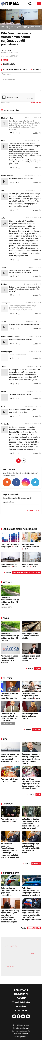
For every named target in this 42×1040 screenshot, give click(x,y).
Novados (8, 803)
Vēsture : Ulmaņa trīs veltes (30, 546)
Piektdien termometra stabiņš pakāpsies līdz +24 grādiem (10, 601)
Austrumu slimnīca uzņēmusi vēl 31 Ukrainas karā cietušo (9, 659)
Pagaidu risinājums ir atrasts (9, 780)
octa (32, 953)
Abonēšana (21, 990)
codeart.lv (25, 1034)
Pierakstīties (32, 511)
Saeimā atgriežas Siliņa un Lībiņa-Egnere (30, 716)
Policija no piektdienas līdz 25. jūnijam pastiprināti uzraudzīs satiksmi (31, 891)
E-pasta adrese (8, 502)
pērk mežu (20, 947)
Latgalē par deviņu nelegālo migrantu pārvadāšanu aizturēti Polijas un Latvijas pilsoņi (30, 823)
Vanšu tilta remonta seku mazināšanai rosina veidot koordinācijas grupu (10, 757)
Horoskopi (21, 994)
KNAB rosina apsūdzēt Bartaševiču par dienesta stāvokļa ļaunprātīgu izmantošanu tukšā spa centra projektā (10, 850)
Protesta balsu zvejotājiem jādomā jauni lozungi (31, 695)
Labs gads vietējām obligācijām (10, 545)
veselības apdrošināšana (18, 958)
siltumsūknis (28, 968)
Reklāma (21, 1006)
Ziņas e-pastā (21, 1002)
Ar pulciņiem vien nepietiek (9, 820)
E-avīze (21, 998)
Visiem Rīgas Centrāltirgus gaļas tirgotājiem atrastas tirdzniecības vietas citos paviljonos (31, 783)
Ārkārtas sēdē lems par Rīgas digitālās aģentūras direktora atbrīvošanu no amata (31, 759)
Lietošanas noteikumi (21, 1028)
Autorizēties (37, 70)
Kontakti (21, 1010)
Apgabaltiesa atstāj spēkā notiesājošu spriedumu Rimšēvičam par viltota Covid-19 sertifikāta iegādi (10, 916)
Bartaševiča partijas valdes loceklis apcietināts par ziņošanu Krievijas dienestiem (31, 915)
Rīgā (5, 739)
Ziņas (4, 60)
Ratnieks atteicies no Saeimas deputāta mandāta (9, 695)
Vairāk (8, 573)
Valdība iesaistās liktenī (9, 565)
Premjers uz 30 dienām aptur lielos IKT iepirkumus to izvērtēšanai (9, 717)
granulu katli (10, 966)
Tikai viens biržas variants (30, 565)
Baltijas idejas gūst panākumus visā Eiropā (31, 658)
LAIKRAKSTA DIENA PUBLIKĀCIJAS (20, 529)
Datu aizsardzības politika (21, 1031)
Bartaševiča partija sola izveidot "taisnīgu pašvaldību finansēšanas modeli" (31, 848)
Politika (7, 678)
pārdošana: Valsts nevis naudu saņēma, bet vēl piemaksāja (16, 38)
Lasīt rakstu (9, 64)
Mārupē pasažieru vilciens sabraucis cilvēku (30, 635)
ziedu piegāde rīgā (10, 946)
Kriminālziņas (11, 873)
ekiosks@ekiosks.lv (21, 1037)
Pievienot (36, 103)
